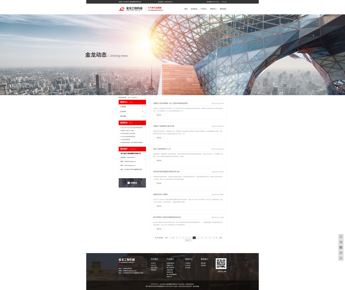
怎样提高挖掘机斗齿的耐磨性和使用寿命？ (133, 142)
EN (225, 2)
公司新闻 (123, 106)
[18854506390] (340, 242)
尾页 (220, 237)
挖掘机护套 (170, 272)
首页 (186, 9)
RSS (214, 2)
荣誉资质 (153, 270)
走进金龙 (194, 9)
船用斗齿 (169, 276)
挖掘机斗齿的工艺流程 (127, 130)
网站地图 (209, 2)
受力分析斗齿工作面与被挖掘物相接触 (132, 127)
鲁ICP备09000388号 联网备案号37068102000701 (160, 286)
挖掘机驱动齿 (170, 263)
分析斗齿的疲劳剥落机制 (128, 136)
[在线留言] (340, 252)
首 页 (129, 97)
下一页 (215, 237)
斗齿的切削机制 (125, 139)
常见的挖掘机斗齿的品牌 (128, 133)
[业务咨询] (340, 236)
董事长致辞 (154, 267)
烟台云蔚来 (196, 286)
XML (217, 2)
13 (202, 237)
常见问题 (123, 116)
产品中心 (204, 9)
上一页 (172, 237)
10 (190, 237)
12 (198, 237)
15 (210, 237)
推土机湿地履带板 (172, 274)
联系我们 (223, 9)
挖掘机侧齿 (170, 270)
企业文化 (153, 265)
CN (223, 2)
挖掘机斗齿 (170, 265)
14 (206, 237)
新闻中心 (213, 9)
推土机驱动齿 (170, 267)
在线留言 (203, 265)
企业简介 (153, 263)
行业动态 (123, 111)
